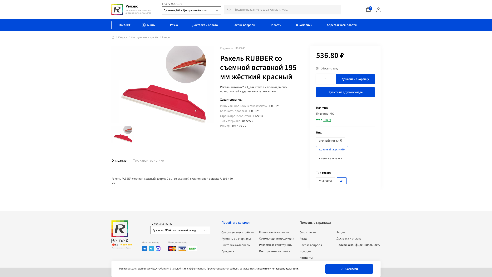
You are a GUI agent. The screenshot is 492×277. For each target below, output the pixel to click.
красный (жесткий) (332, 149)
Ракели (166, 37)
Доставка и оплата (349, 238)
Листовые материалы (235, 245)
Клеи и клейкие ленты (274, 232)
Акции (341, 232)
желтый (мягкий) (330, 140)
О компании (308, 232)
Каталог (122, 37)
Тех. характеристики (148, 160)
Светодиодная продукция (276, 238)
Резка (303, 239)
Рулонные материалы (236, 239)
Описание (118, 160)
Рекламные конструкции (276, 245)
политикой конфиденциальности (278, 269)
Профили (227, 251)
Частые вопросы (311, 245)
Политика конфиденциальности (359, 245)
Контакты (306, 258)
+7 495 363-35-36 (172, 4)
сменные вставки (330, 158)
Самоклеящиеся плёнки (237, 232)
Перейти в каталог (235, 222)
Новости (305, 251)
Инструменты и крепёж (145, 37)
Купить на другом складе (345, 92)
